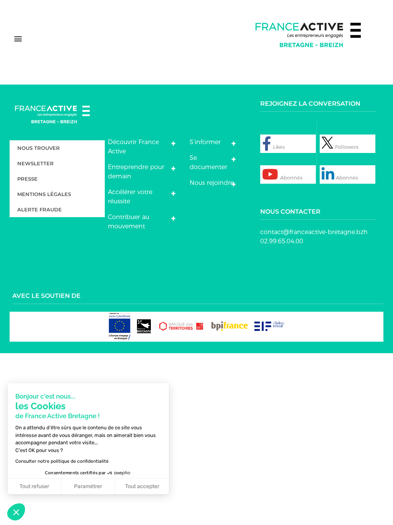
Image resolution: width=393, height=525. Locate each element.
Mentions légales (44, 194)
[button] (18, 38)
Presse (27, 179)
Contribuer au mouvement (128, 221)
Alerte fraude (39, 209)
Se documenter (208, 162)
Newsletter (35, 163)
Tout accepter (142, 486)
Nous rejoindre (212, 182)
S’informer (205, 142)
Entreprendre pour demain (136, 171)
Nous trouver (38, 148)
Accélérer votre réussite (130, 196)
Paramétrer (88, 486)
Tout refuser (34, 486)
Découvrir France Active (133, 146)
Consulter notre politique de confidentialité (62, 461)
